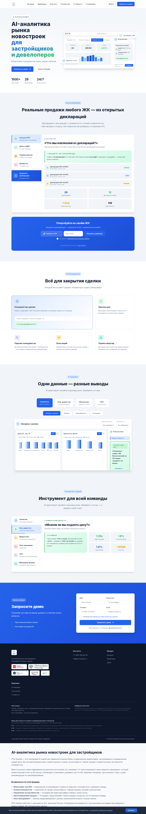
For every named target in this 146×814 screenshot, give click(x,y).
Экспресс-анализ (52, 413)
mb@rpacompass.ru (80, 659)
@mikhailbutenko (115, 628)
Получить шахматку (94, 234)
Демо (109, 662)
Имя (81, 598)
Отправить (129, 65)
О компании (90, 4)
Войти (111, 4)
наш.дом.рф (82, 245)
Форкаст (67, 413)
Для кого (53, 4)
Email (108, 607)
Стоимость (77, 4)
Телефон (83, 607)
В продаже (96, 413)
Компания (110, 598)
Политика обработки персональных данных (120, 739)
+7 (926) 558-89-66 (80, 655)
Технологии (65, 4)
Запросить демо (125, 4)
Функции (30, 4)
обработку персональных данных (78, 238)
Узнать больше (44, 69)
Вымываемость (81, 413)
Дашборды (42, 4)
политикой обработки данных (101, 810)
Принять (131, 810)
